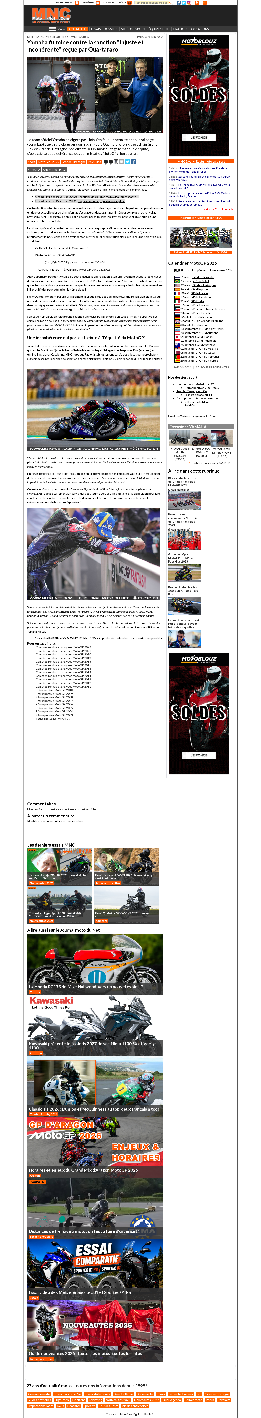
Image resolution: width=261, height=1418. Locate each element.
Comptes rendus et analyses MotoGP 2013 (63, 679)
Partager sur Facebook (133, 161)
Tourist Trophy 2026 (43, 1114)
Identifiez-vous (36, 821)
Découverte (144, 1394)
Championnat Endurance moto (197, 398)
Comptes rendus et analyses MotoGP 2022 (63, 647)
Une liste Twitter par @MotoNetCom (192, 416)
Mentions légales (131, 1414)
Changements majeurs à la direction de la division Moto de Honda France (198, 170)
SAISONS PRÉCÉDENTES (212, 367)
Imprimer (116, 161)
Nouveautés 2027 (146, 1400)
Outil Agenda (171, 1400)
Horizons (78, 1400)
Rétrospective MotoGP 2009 (54, 693)
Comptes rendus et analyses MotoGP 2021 (63, 651)
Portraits (224, 1400)
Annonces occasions (114, 2)
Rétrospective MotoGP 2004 (54, 711)
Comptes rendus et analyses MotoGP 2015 (63, 672)
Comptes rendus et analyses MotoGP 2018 (63, 661)
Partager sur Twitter (127, 161)
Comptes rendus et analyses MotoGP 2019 (63, 658)
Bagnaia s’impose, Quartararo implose (101, 201)
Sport (31, 162)
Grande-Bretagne (74, 162)
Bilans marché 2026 (67, 1394)
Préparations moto (40, 1406)
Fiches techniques (180, 1394)
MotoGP (44, 162)
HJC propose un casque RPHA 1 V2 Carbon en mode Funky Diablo (199, 195)
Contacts (112, 1414)
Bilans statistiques (97, 1394)
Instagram (189, 3)
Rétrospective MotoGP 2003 (54, 715)
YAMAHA (34, 169)
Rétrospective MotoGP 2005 (54, 708)
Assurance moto (38, 1394)
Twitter (184, 3)
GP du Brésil (201, 281)
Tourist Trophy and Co (191, 391)
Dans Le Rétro (123, 1394)
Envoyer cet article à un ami (121, 161)
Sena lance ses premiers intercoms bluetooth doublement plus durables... (200, 203)
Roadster (73, 1406)
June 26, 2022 (101, 269)
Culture (35, 992)
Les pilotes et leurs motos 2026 (212, 270)
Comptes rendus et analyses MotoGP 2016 (63, 668)
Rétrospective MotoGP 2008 (54, 697)
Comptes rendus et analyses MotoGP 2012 (63, 683)
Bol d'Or (190, 405)
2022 (55, 162)
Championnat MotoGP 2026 (195, 384)
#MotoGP (68, 255)
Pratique (36, 1053)
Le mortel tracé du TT (198, 394)
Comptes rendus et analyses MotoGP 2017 (63, 665)
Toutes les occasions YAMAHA (211, 463)
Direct (205, 3)
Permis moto (193, 1400)
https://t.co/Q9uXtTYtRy (53, 262)
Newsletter (88, 2)
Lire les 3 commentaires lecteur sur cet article (61, 809)
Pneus (210, 1400)
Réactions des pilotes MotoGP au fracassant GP (108, 196)
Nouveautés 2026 (41, 883)
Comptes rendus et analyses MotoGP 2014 (63, 675)
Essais (34, 1297)
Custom (101, 921)
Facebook (179, 3)
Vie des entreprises (135, 1406)
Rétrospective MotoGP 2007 (54, 700)
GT (199, 1394)
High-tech (61, 1400)
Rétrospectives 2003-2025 (202, 387)
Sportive (89, 1406)
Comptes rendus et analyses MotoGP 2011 (63, 686)
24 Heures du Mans (197, 402)
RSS (197, 3)
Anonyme (77, 3)
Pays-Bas (94, 162)
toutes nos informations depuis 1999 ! (110, 1385)
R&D (60, 1406)
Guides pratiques (41, 1359)
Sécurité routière (41, 1236)
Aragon (35, 1175)
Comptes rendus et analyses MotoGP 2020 (63, 654)
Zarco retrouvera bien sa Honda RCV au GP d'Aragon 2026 (199, 178)
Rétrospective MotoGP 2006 (54, 704)
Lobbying (95, 1400)
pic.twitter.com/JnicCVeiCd (87, 262)
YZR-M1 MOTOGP (54, 169)
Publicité (149, 1414)
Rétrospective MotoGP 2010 (54, 690)
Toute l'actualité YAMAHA (53, 718)
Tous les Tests (108, 1406)
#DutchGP (55, 255)
